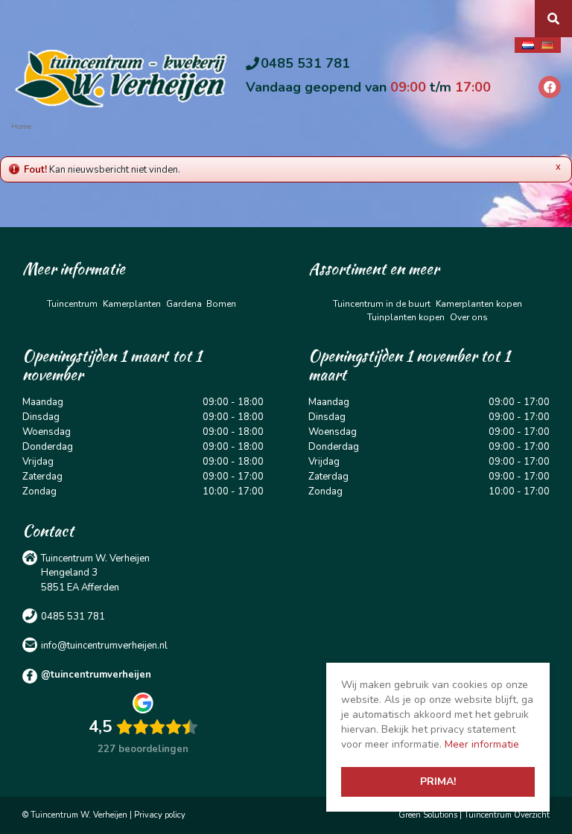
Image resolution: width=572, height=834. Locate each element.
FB (549, 87)
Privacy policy (159, 815)
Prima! (438, 781)
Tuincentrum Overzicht (507, 815)
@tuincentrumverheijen (96, 674)
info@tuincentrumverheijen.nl (104, 645)
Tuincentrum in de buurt (381, 304)
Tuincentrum (72, 304)
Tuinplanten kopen (406, 317)
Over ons (469, 317)
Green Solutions (427, 815)
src (553, 18)
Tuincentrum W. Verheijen (95, 557)
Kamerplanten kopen (479, 304)
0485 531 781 (305, 63)
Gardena (184, 304)
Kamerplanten (132, 304)
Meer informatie (482, 744)
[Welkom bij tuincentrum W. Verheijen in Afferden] (121, 77)
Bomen (221, 304)
